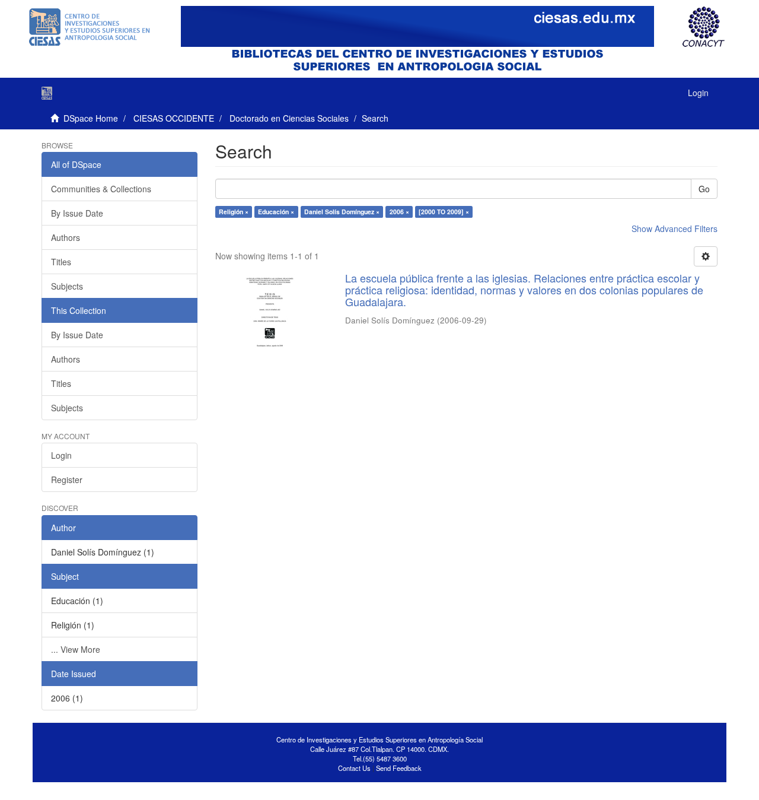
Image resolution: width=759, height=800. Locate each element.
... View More (75, 649)
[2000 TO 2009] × (444, 211)
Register (66, 479)
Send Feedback (399, 768)
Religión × (233, 211)
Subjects (67, 286)
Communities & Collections (101, 189)
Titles (61, 262)
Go (704, 189)
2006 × (399, 211)
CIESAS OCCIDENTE (173, 118)
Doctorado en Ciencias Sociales (289, 118)
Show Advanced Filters (674, 228)
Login (61, 455)
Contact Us (354, 768)
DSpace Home (90, 118)
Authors (65, 237)
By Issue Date (77, 213)
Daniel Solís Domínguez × (342, 211)
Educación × (276, 211)
